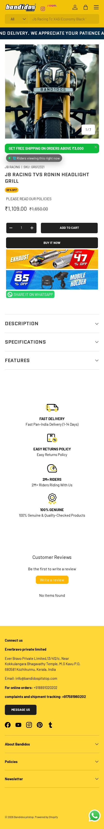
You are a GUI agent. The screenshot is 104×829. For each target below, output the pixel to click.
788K (52, 8)
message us (20, 710)
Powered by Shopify (46, 817)
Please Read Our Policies (29, 199)
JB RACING (12, 167)
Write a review (52, 579)
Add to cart (69, 228)
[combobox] (52, 19)
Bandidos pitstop (24, 817)
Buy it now (52, 243)
